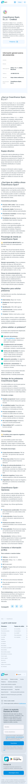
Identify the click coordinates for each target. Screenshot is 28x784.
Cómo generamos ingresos (7, 687)
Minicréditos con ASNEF (6, 647)
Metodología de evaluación (7, 689)
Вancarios (3, 660)
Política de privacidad (10, 737)
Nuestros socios (18, 687)
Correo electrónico (10, 732)
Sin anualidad (17, 628)
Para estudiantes (17, 635)
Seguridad (17, 689)
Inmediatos (3, 641)
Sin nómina (3, 633)
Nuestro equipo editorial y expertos (8, 684)
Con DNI (3, 637)
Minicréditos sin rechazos (6, 654)
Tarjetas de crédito (19, 626)
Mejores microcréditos (5, 664)
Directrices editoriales (12, 681)
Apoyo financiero (4, 692)
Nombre (7, 727)
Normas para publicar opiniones (17, 692)
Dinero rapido (4, 656)
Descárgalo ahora (14, 773)
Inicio (2, 618)
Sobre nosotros (4, 679)
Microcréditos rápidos (5, 651)
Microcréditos (4, 649)
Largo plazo (3, 662)
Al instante (3, 643)
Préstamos (4, 626)
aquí (4, 750)
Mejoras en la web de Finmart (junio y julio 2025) (11, 694)
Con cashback (17, 637)
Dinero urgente (4, 658)
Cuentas (22, 679)
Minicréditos (3, 645)
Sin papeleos (4, 628)
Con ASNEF (3, 635)
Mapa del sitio (4, 697)
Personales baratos (5, 631)
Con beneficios (17, 631)
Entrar (19, 2)
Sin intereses (4, 666)
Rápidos (3, 639)
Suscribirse (14, 743)
